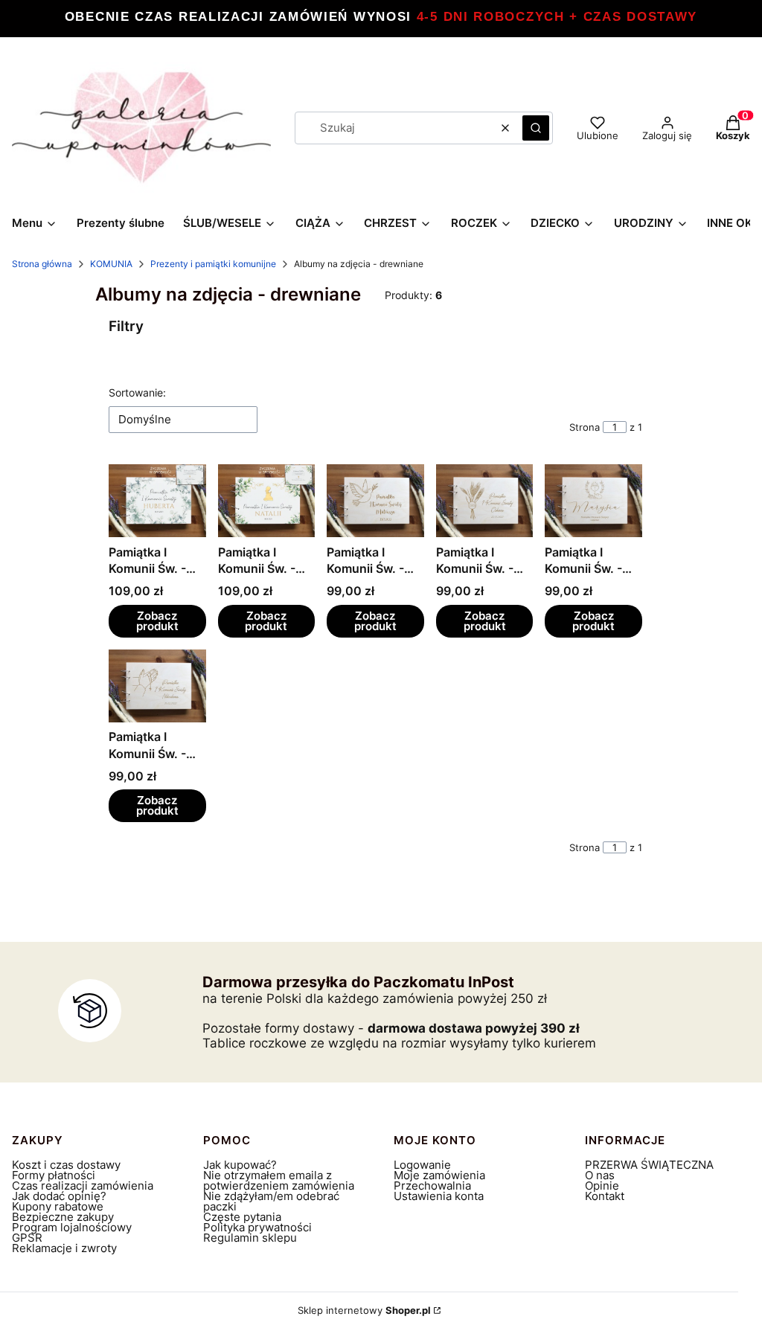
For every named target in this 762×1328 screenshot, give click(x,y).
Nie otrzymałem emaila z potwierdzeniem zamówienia (278, 1180)
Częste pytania (242, 1217)
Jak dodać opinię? (59, 1196)
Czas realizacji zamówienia (82, 1185)
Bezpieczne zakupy (63, 1217)
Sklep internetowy (364, 1310)
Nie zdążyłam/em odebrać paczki (271, 1201)
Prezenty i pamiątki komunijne (213, 263)
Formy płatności (53, 1175)
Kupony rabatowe (57, 1206)
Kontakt (604, 1196)
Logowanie (422, 1165)
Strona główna (42, 263)
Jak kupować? (240, 1165)
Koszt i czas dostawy (66, 1165)
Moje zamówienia (439, 1175)
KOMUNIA (111, 263)
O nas (600, 1175)
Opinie (602, 1185)
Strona (584, 427)
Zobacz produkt (157, 621)
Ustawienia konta (439, 1196)
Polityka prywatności (257, 1227)
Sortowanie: (137, 392)
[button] (535, 128)
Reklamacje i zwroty (64, 1248)
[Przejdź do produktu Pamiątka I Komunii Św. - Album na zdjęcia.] (157, 500)
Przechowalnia (432, 1185)
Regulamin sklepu (250, 1238)
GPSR (27, 1238)
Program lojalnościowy (72, 1227)
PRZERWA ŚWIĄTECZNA (649, 1165)
